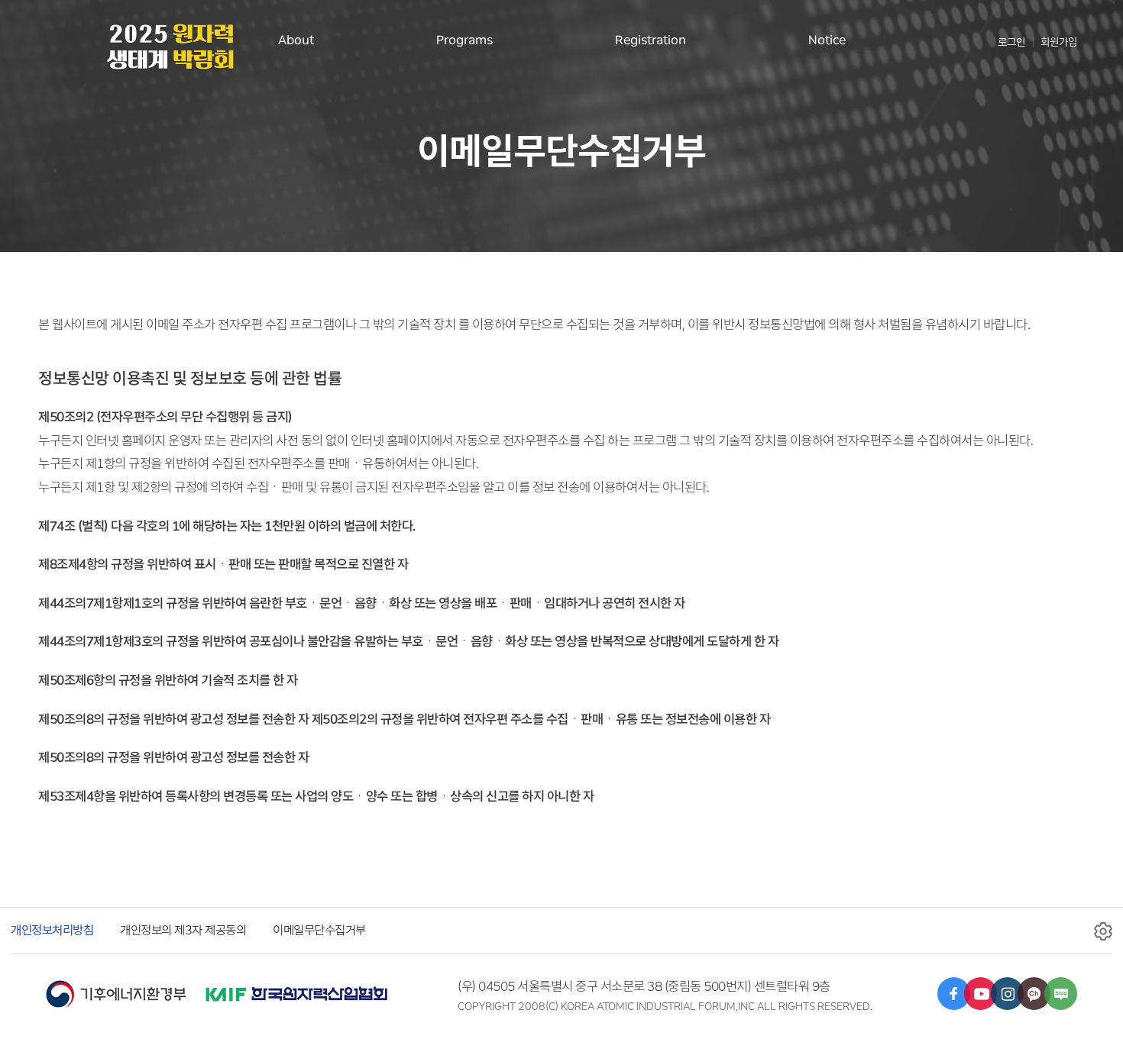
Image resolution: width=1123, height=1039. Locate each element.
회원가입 (1058, 42)
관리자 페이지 (1103, 932)
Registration (650, 40)
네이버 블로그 (1060, 993)
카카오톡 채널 (1034, 993)
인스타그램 (1007, 993)
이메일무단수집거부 (319, 930)
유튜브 (980, 993)
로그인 (1011, 42)
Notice (827, 40)
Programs (464, 40)
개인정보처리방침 (52, 930)
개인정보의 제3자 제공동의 (183, 930)
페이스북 (953, 993)
